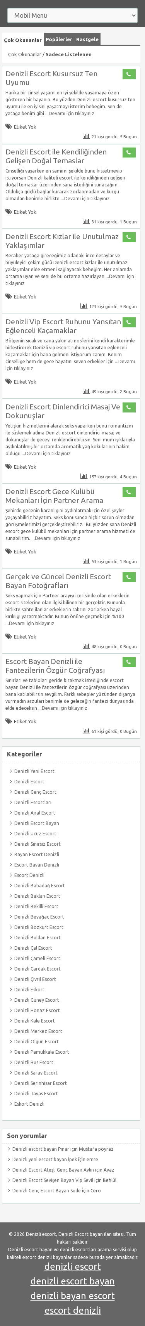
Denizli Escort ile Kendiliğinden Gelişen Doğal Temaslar (56, 156)
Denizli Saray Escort (36, 1072)
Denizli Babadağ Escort (39, 885)
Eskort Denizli (29, 1103)
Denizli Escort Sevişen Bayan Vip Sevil (52, 1180)
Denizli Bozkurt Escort (38, 927)
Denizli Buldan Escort (37, 937)
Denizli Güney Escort (36, 999)
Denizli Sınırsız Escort (37, 844)
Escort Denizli (29, 875)
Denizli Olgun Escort (36, 1041)
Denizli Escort (29, 781)
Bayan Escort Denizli (36, 854)
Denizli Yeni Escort (34, 771)
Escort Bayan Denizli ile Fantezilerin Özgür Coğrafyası (55, 665)
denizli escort (72, 1266)
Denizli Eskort (29, 989)
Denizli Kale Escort (34, 1020)
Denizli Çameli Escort (37, 958)
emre (92, 1159)
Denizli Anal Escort (34, 812)
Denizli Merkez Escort (38, 1031)
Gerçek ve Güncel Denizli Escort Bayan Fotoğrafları (58, 581)
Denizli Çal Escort (33, 947)
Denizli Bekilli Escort (36, 906)
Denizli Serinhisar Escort (40, 1083)
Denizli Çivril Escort (35, 979)
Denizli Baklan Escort (37, 896)
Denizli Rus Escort (33, 1062)
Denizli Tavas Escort (36, 1093)
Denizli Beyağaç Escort (39, 916)
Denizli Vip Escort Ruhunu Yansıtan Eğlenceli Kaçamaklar (63, 326)
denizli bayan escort (73, 1296)
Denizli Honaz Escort (37, 1010)
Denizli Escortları (32, 802)
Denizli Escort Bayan (36, 823)
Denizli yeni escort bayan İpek (44, 1159)
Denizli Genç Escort (35, 792)
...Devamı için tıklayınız (69, 113)
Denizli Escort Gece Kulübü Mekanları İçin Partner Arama (54, 496)
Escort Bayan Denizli (36, 864)
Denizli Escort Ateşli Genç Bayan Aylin (53, 1169)
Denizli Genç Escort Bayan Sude (46, 1190)
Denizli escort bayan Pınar (40, 1149)
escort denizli (72, 1310)
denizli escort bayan (73, 1281)
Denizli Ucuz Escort (35, 833)
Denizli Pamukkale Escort (41, 1051)
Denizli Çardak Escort (37, 968)
